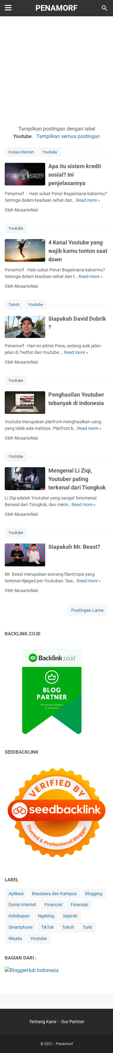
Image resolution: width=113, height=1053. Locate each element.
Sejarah (70, 915)
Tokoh (13, 304)
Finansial (79, 904)
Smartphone (20, 927)
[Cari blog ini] (104, 8)
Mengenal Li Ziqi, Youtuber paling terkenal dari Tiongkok (77, 479)
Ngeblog (46, 915)
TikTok (47, 927)
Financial (53, 904)
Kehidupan (19, 915)
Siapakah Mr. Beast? (74, 546)
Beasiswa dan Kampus (54, 893)
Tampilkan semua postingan (68, 136)
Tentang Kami (42, 1021)
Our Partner (72, 1021)
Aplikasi (16, 893)
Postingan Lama (87, 610)
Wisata (15, 938)
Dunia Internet (21, 152)
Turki (87, 927)
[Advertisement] (56, 70)
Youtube (49, 152)
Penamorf (56, 8)
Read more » (88, 200)
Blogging (93, 893)
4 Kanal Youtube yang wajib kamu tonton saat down (77, 251)
